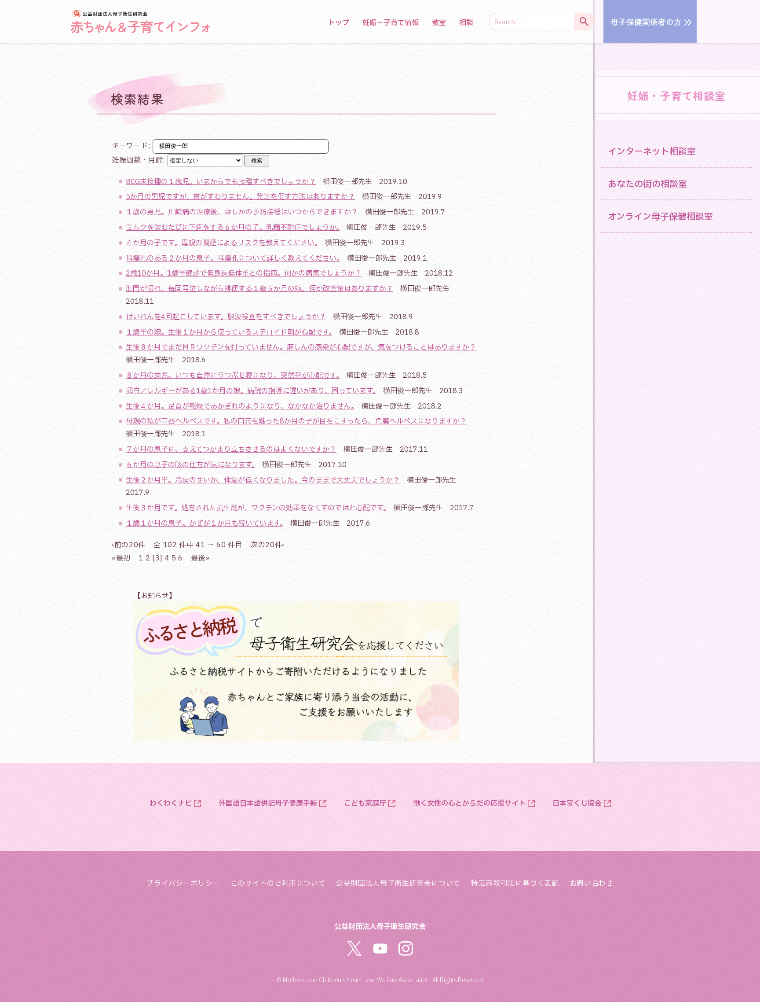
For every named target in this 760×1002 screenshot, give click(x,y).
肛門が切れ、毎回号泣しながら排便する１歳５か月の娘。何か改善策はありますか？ (259, 289)
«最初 (121, 558)
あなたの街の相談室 (647, 184)
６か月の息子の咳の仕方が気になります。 (190, 465)
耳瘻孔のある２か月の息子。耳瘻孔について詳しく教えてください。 (233, 258)
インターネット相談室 (652, 151)
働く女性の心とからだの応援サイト (469, 803)
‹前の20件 (129, 545)
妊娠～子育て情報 (390, 23)
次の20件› (268, 545)
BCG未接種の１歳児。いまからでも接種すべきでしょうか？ (221, 182)
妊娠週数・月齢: (140, 160)
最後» (200, 558)
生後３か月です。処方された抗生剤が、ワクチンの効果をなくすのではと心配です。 (256, 508)
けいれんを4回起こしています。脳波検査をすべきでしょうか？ (226, 317)
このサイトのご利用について (277, 883)
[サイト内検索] (584, 21)
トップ (338, 23)
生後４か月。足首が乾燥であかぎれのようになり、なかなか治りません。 (240, 406)
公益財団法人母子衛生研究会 (380, 926)
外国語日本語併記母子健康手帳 (268, 803)
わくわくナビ (171, 803)
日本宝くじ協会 (577, 803)
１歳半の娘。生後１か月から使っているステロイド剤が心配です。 (229, 332)
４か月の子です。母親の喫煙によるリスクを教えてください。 (222, 243)
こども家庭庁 (365, 803)
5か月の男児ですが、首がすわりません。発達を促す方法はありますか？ (240, 197)
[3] (157, 558)
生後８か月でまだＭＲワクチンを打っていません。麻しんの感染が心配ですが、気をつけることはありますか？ (301, 347)
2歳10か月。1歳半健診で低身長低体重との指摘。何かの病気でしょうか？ (244, 273)
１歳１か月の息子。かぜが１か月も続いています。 (204, 523)
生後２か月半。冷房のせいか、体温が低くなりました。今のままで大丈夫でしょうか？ (263, 480)
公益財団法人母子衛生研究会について (398, 883)
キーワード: (140, 153)
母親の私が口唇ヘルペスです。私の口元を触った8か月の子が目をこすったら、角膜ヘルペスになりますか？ (296, 421)
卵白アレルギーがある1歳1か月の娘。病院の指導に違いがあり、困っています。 (251, 391)
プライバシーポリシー (182, 883)
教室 (439, 23)
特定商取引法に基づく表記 (515, 883)
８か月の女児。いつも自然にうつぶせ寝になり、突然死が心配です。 (233, 375)
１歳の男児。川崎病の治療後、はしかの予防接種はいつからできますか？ (242, 212)
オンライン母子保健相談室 (660, 217)
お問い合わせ (592, 883)
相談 (466, 23)
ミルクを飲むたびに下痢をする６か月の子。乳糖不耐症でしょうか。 (233, 227)
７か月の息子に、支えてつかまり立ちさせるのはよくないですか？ (231, 449)
